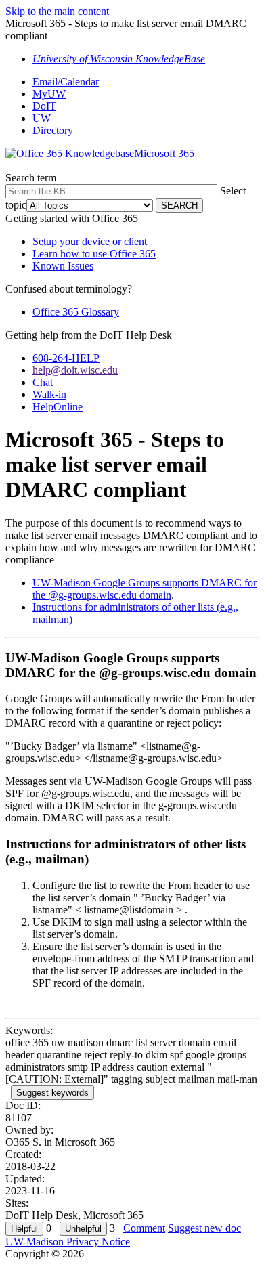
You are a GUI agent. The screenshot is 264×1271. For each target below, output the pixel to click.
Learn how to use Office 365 (94, 253)
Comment (144, 1228)
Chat (42, 382)
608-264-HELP (66, 358)
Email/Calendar (65, 81)
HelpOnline (57, 406)
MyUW (49, 94)
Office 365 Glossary (75, 312)
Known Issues (62, 266)
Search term (30, 178)
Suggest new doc (204, 1228)
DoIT (44, 106)
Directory (52, 130)
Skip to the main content (57, 11)
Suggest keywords (52, 1092)
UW (41, 118)
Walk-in (49, 394)
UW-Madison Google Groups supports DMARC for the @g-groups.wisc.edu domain (144, 589)
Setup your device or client (89, 241)
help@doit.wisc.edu (75, 370)
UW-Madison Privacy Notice (67, 1241)
